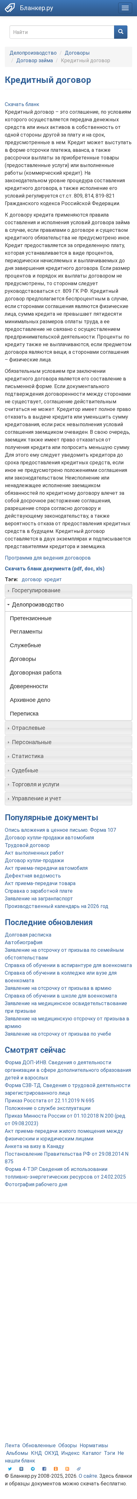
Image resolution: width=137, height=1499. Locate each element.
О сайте (88, 1476)
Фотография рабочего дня (36, 1184)
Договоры (77, 53)
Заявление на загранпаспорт (39, 899)
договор (32, 579)
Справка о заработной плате (39, 891)
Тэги (109, 1453)
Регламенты (26, 632)
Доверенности (29, 686)
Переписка (24, 713)
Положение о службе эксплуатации (47, 1108)
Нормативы (94, 1445)
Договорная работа (35, 672)
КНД (36, 1453)
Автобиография (23, 942)
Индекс (70, 1453)
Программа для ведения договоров (48, 558)
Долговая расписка (28, 935)
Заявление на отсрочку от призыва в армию (58, 988)
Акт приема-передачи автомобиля (46, 868)
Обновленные (39, 1445)
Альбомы (17, 1453)
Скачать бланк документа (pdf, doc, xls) (55, 569)
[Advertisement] (68, 1282)
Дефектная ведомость (33, 876)
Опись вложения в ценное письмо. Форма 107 (60, 830)
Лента (12, 1445)
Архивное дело (30, 700)
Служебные (25, 645)
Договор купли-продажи (34, 860)
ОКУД (52, 1453)
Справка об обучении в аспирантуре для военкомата (68, 965)
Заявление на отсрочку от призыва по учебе (58, 1034)
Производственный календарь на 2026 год (56, 906)
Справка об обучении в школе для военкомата (61, 996)
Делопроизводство (33, 53)
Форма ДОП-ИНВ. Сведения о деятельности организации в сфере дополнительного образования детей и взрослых (68, 1070)
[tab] (68, 590)
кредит (53, 579)
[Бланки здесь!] (10, 8)
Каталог (91, 1453)
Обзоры (67, 1445)
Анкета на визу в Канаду (34, 1146)
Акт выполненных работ (34, 853)
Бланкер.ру (36, 8)
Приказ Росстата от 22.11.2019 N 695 (49, 1101)
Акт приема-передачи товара (40, 883)
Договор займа (34, 60)
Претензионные (31, 618)
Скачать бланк (22, 104)
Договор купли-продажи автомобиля (49, 838)
